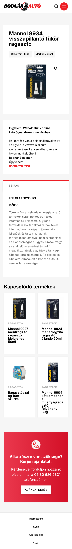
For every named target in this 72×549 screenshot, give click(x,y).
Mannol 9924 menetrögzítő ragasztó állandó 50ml (52, 333)
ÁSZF (36, 542)
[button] (56, 68)
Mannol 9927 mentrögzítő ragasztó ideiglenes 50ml (18, 335)
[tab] (36, 185)
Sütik (36, 526)
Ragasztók (15, 323)
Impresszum (36, 518)
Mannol (48, 53)
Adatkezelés (36, 534)
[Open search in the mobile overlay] (56, 6)
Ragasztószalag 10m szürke (18, 395)
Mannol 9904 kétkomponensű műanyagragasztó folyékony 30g (52, 402)
